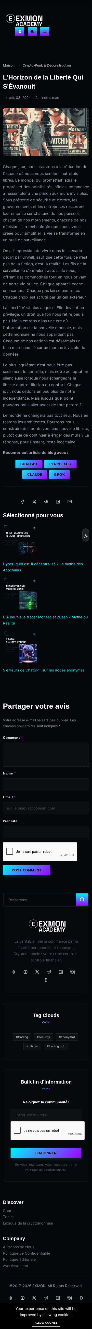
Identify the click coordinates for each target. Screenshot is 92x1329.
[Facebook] (13, 972)
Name (8, 773)
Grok (59, 474)
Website (10, 821)
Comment (11, 738)
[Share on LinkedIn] (57, 502)
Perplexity (60, 464)
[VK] (72, 972)
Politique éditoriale (19, 1259)
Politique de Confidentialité (26, 1253)
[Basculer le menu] (44, 31)
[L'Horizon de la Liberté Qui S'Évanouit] (46, 131)
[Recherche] (32, 31)
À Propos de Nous (18, 1247)
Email (8, 797)
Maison (8, 65)
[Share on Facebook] (22, 502)
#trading (22, 1037)
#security (43, 1037)
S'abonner (46, 1153)
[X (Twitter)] (37, 972)
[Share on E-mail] (69, 502)
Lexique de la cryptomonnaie (28, 1223)
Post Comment (26, 870)
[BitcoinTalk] (46, 980)
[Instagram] (25, 972)
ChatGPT (29, 464)
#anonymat (67, 1037)
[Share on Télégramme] (46, 502)
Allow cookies (46, 1322)
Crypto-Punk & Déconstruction (47, 65)
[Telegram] (49, 972)
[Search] (82, 899)
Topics (8, 1216)
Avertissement (15, 1265)
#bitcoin (32, 1046)
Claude (34, 474)
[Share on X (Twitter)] (34, 502)
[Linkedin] (60, 972)
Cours (8, 1210)
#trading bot (55, 1046)
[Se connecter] (19, 31)
